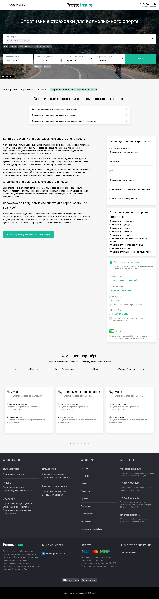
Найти (141, 58)
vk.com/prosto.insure (55, 553)
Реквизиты (86, 521)
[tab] (70, 443)
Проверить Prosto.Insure (92, 529)
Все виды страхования (52, 495)
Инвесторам (87, 514)
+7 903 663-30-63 (129, 497)
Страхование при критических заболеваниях (130, 189)
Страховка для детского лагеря (124, 152)
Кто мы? (85, 468)
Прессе (84, 498)
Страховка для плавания (120, 231)
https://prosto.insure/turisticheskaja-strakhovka (51, 222)
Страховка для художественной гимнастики (130, 252)
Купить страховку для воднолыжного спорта (28, 235)
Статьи (84, 483)
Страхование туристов (13, 474)
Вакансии (85, 491)
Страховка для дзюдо (119, 224)
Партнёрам (86, 506)
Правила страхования (17, 404)
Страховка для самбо (119, 235)
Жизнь (7, 482)
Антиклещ (114, 161)
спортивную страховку (34, 188)
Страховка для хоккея (119, 248)
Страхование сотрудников (54, 491)
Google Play (130, 552)
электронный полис (37, 158)
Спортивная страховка (119, 148)
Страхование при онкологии (122, 180)
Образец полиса (14, 417)
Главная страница (9, 89)
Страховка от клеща (12, 503)
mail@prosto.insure (130, 468)
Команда (85, 476)
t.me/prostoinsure (130, 514)
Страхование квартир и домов (56, 477)
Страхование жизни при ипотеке (124, 198)
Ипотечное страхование (53, 474)
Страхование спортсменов (33, 89)
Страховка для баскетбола (121, 221)
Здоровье (9, 498)
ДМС (111, 171)
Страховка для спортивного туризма (126, 245)
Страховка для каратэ (119, 228)
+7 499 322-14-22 (129, 483)
